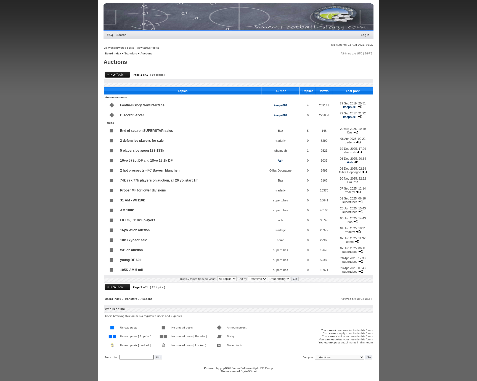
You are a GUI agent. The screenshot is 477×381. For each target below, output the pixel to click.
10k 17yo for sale (133, 240)
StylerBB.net (249, 371)
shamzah (280, 150)
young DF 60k (131, 260)
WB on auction (131, 250)
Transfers (130, 53)
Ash (280, 160)
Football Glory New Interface (142, 105)
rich (280, 220)
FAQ (110, 34)
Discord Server (132, 115)
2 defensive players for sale (142, 141)
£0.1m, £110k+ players (137, 220)
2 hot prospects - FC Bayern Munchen (149, 170)
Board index (113, 53)
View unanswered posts (119, 47)
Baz (280, 130)
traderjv (280, 140)
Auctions (146, 53)
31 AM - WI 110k (132, 200)
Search (121, 34)
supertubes (280, 200)
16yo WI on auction (135, 230)
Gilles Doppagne (280, 170)
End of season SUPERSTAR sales (146, 131)
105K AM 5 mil (131, 270)
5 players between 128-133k (142, 151)
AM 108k (127, 210)
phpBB (224, 368)
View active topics (147, 47)
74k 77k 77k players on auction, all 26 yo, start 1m (159, 180)
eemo (280, 240)
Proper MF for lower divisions (143, 190)
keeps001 (280, 105)
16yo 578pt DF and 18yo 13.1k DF (146, 160)
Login (365, 34)
